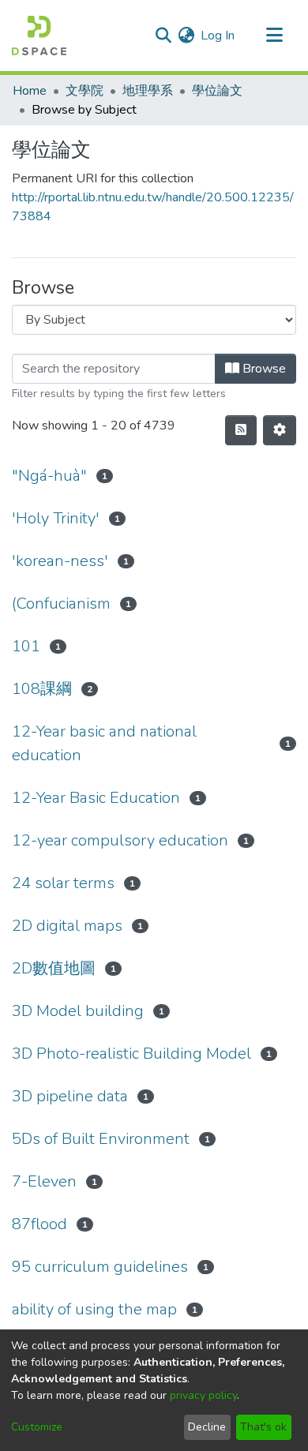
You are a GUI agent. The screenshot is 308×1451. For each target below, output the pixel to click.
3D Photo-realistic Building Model (131, 1053)
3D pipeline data (70, 1096)
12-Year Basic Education (96, 797)
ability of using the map (94, 1309)
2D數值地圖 (54, 968)
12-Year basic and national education (104, 743)
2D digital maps (67, 925)
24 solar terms (63, 883)
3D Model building (78, 1011)
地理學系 (147, 90)
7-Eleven (44, 1181)
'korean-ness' (60, 561)
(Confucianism (61, 603)
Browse (262, 368)
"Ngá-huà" (49, 475)
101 (26, 646)
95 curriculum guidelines (100, 1266)
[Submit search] (163, 35)
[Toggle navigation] (274, 36)
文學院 (84, 90)
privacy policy (203, 1395)
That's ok (263, 1426)
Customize (36, 1426)
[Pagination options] (279, 430)
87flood (39, 1224)
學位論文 (217, 90)
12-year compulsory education (120, 840)
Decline (207, 1426)
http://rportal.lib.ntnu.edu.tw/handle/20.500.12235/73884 (153, 207)
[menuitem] (186, 35)
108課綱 (42, 688)
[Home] (39, 35)
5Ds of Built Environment (101, 1138)
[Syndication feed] (241, 430)
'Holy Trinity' (56, 518)
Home (30, 90)
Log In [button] (218, 35)
